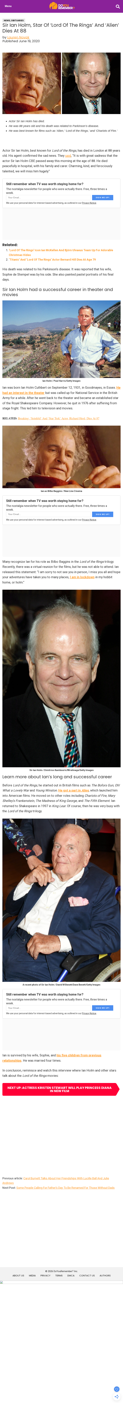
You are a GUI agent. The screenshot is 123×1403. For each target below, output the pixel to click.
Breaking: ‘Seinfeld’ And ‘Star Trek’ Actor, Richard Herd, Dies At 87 (58, 418)
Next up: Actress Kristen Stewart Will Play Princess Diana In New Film (60, 1089)
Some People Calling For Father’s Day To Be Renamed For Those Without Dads (65, 1187)
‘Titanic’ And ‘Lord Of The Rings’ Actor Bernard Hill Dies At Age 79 (52, 259)
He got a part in (73, 790)
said (68, 156)
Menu (8, 6)
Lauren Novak (18, 37)
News (7, 20)
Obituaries (17, 20)
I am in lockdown (82, 577)
